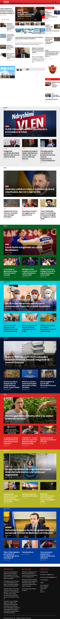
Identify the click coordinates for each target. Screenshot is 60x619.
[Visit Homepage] (6, 2)
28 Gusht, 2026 (4, 15)
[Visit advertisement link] (30, 31)
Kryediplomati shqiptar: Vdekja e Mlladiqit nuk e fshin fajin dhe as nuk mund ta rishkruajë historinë (30, 155)
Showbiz (24, 435)
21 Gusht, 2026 (10, 31)
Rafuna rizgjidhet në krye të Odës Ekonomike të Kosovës (48, 383)
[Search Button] (52, 2)
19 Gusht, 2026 (10, 42)
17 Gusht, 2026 (25, 333)
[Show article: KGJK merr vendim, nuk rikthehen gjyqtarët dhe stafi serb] (17, 23)
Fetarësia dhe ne (27, 552)
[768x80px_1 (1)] (30, 69)
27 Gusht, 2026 (25, 160)
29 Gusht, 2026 (49, 20)
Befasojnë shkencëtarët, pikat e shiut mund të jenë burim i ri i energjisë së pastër (47, 497)
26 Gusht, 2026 (49, 89)
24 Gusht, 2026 (44, 162)
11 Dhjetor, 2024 (26, 554)
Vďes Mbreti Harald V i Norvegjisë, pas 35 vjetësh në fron (29, 213)
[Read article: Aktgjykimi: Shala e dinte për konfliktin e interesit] (3, 47)
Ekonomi (6, 379)
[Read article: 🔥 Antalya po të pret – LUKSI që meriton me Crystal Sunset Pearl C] (12, 430)
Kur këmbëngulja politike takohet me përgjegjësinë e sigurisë (52, 96)
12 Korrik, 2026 (9, 421)
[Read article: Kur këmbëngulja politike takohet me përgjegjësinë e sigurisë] (48, 95)
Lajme (7, 126)
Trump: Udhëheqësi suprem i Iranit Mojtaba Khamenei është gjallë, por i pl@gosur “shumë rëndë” (48, 215)
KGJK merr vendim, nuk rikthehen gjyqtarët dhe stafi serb (24, 13)
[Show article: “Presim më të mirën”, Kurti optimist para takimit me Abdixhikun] (27, 23)
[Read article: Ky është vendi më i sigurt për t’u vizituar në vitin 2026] (48, 430)
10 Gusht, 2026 (44, 333)
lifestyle (43, 435)
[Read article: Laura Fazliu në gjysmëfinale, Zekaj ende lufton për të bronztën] (12, 261)
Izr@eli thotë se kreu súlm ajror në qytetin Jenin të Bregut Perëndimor (49, 40)
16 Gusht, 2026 (10, 50)
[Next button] (43, 17)
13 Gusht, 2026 (10, 60)
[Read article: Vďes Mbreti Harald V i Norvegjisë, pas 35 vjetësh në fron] (30, 203)
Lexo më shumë (6, 19)
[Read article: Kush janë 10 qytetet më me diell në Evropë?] (30, 486)
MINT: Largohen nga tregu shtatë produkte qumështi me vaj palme (11, 56)
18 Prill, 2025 (43, 503)
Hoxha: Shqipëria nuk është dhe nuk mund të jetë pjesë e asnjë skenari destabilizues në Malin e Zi (52, 53)
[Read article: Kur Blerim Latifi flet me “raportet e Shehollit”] (48, 84)
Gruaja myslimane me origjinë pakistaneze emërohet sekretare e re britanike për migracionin (28, 472)
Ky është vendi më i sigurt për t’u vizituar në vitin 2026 (48, 439)
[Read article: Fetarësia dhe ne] (30, 544)
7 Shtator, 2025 (9, 477)
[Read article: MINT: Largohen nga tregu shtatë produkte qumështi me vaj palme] (3, 55)
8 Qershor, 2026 (7, 389)
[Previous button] (43, 20)
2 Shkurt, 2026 (25, 445)
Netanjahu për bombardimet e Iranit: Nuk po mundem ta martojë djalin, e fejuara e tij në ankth (12, 497)
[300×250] (7, 72)
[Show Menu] (55, 2)
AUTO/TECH (8, 527)
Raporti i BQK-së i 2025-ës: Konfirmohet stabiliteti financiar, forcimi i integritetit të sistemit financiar (27, 360)
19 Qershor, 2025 (7, 503)
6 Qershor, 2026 (26, 389)
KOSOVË (20, 8)
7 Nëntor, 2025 (44, 443)
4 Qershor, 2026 (44, 387)
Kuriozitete (25, 491)
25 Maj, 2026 (6, 445)
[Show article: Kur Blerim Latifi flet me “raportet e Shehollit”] (37, 23)
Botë (41, 148)
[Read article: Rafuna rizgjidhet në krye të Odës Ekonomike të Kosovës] (48, 374)
